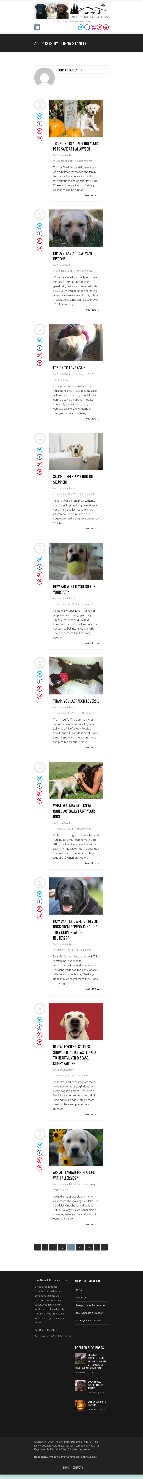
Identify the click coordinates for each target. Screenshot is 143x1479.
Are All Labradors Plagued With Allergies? (74, 1175)
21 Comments (84, 828)
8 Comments (87, 604)
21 (80, 1247)
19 (62, 1247)
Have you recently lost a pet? (91, 1305)
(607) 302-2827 (48, 1329)
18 (53, 1247)
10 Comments (84, 270)
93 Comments (60, 379)
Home (78, 1290)
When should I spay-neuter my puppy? (95, 1385)
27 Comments (60, 1190)
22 (88, 1247)
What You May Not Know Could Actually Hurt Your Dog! (74, 811)
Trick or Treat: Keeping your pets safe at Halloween (75, 146)
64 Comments (84, 160)
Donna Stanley (68, 70)
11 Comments (84, 1075)
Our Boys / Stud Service (88, 1320)
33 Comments (84, 950)
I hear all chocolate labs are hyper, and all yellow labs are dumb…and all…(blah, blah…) (90, 1361)
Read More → (92, 195)
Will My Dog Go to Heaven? (97, 1403)
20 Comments (87, 494)
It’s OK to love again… (70, 367)
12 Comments (86, 713)
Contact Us (81, 1297)
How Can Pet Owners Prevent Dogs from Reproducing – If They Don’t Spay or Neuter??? (76, 929)
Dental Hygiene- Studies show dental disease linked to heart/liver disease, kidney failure (74, 1055)
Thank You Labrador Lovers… (76, 701)
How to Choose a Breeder (89, 1312)
